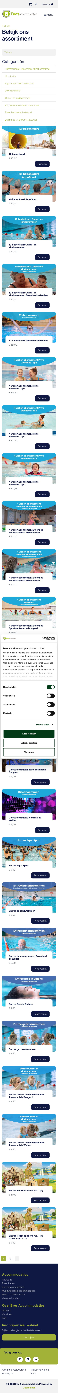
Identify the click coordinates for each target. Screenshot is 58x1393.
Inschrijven (29, 1337)
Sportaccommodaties (13, 1287)
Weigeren (29, 752)
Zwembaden (8, 1283)
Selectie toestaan (29, 743)
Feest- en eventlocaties (13, 1294)
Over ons (6, 1310)
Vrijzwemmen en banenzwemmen (22, 105)
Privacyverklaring (40, 1369)
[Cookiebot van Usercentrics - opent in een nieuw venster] (42, 638)
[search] (35, 4)
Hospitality (10, 76)
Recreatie (7, 1279)
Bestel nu (42, 163)
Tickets (8, 52)
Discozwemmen (13, 90)
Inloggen (46, 4)
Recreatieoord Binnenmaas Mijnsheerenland (27, 68)
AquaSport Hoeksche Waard (19, 83)
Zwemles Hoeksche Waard (18, 112)
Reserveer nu (40, 782)
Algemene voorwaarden (14, 1369)
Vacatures (7, 1314)
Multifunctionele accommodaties (18, 1290)
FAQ (4, 1318)
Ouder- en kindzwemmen (17, 98)
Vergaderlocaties (10, 1298)
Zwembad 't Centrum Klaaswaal (21, 119)
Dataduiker (29, 1387)
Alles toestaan (29, 733)
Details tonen (42, 724)
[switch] (51, 696)
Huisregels (7, 1373)
